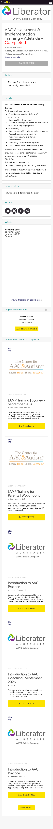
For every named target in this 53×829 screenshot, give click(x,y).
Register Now (26, 608)
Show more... (26, 808)
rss (46, 310)
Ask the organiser (26, 329)
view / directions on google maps (26, 300)
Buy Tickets (26, 426)
